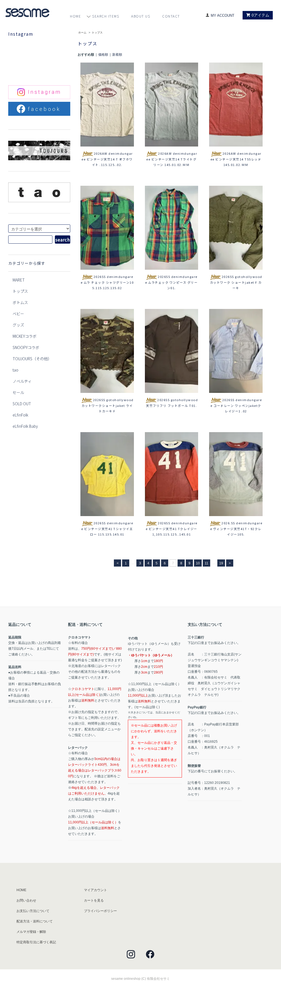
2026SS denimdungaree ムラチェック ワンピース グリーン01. (171, 282)
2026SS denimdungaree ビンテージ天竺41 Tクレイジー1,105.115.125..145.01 (172, 528)
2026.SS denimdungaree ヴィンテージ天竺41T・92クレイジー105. (236, 528)
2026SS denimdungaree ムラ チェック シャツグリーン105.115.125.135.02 (107, 282)
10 (198, 563)
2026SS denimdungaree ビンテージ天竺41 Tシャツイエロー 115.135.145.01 (107, 528)
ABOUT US (140, 16)
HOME (75, 16)
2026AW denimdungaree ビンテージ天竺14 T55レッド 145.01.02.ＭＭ (236, 159)
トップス (97, 32)
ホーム (82, 32)
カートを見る (94, 900)
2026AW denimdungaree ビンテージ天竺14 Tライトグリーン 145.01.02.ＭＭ (171, 159)
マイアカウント (95, 890)
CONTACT (171, 16)
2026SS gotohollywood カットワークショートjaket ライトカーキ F (108, 405)
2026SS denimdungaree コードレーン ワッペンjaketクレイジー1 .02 (236, 405)
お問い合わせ (26, 900)
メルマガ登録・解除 (31, 932)
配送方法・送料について (34, 921)
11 (206, 563)
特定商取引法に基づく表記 (36, 942)
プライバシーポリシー (100, 911)
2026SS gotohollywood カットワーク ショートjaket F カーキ (236, 282)
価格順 (103, 55)
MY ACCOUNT (222, 15)
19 (221, 563)
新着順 (117, 55)
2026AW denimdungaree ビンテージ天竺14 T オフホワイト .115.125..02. (107, 159)
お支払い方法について (32, 911)
